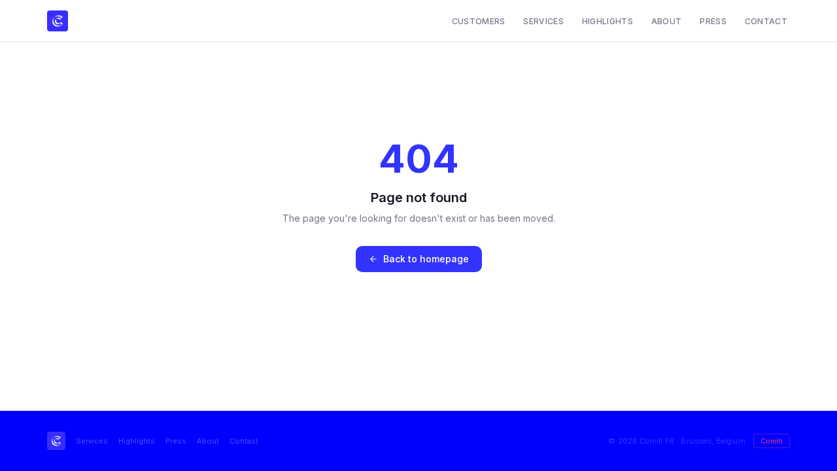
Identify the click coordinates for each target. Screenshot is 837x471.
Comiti (771, 440)
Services (543, 21)
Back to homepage (426, 258)
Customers (478, 21)
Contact (766, 21)
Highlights (607, 21)
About (666, 21)
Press (713, 21)
